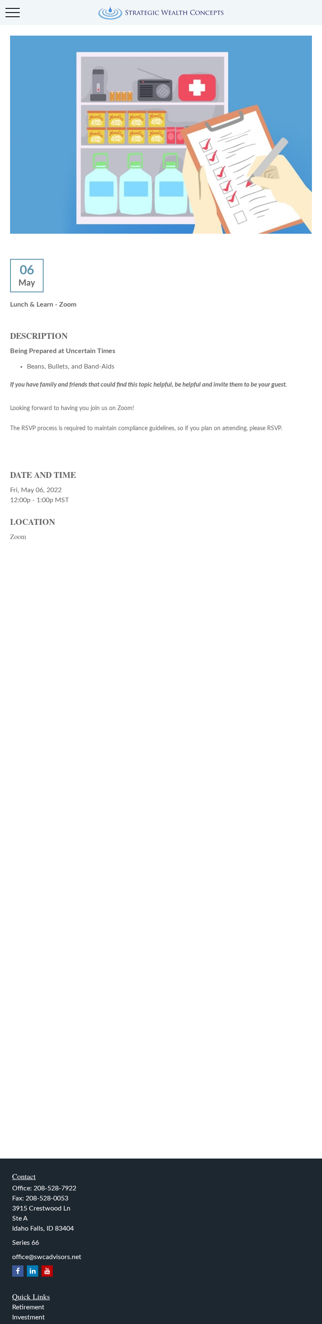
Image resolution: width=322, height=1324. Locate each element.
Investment (28, 1317)
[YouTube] (47, 1271)
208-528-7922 (55, 1188)
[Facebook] (17, 1271)
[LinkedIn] (32, 1271)
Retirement (28, 1307)
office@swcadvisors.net (46, 1257)
